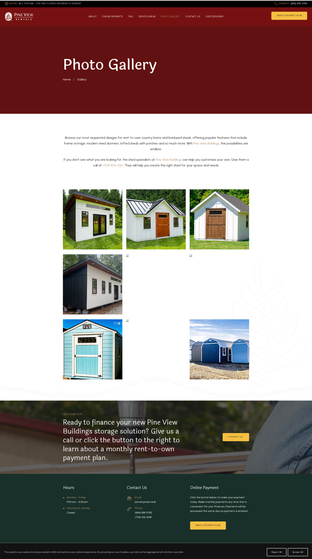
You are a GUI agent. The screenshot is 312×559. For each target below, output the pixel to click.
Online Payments (112, 16)
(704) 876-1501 (113, 165)
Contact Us (192, 16)
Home (67, 79)
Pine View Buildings (206, 143)
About (93, 16)
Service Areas (147, 16)
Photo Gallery (170, 16)
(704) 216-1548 (143, 517)
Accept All (297, 552)
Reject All (277, 552)
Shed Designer (214, 16)
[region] (156, 551)
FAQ (131, 16)
